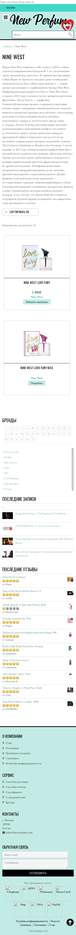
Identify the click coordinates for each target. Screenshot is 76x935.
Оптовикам (12, 748)
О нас (9, 743)
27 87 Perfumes (11, 478)
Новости (55, 921)
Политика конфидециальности (23, 763)
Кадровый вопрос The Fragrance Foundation (40, 513)
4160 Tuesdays (10, 483)
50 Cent (7, 489)
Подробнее (36, 383)
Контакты (26, 925)
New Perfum (36, 930)
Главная (7, 46)
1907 (5, 473)
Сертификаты (14, 792)
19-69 (6, 467)
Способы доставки (17, 782)
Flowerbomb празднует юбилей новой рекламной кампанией (44, 553)
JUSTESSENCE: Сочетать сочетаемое (37, 526)
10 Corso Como (11, 452)
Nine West (37, 297)
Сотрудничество (16, 797)
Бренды (10, 802)
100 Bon (7, 457)
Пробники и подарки (18, 753)
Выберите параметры (37, 301)
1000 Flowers (10, 462)
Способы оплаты (16, 787)
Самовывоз (12, 758)
